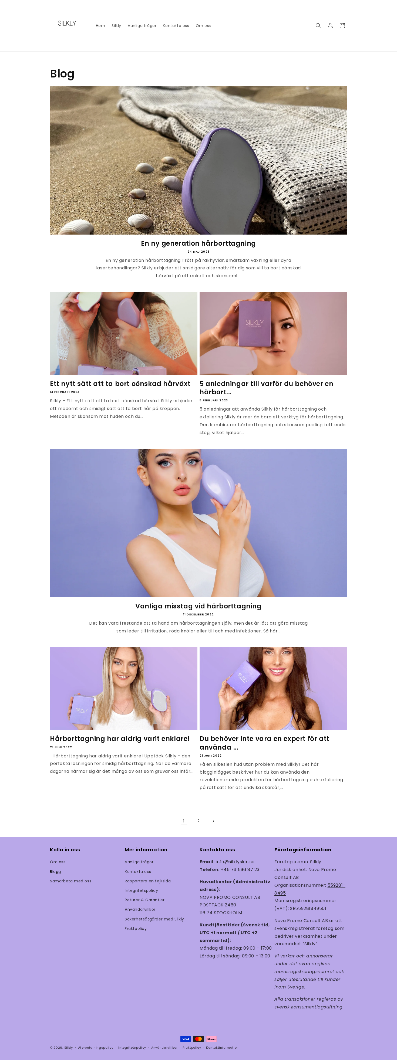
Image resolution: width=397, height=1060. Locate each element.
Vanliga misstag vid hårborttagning (198, 606)
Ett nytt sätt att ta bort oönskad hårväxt (120, 384)
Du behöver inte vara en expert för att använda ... (264, 742)
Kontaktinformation (222, 1047)
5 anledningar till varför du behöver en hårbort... (266, 388)
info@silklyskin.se (235, 862)
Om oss (58, 862)
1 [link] (184, 821)
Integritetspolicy (141, 890)
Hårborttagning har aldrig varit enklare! (120, 738)
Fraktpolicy (136, 928)
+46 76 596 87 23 (240, 869)
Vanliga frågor (139, 862)
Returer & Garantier (144, 900)
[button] (318, 26)
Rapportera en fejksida (148, 881)
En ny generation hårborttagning (198, 243)
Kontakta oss (138, 871)
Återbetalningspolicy (95, 1047)
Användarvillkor (140, 909)
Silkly (68, 1047)
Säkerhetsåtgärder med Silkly (154, 919)
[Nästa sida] (213, 821)
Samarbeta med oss (70, 881)
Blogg (55, 871)
